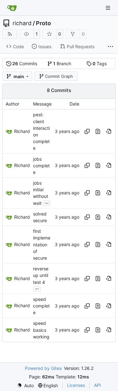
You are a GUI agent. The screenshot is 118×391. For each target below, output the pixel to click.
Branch (62, 63)
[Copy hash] (87, 131)
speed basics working (41, 330)
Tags (100, 63)
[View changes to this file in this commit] (98, 131)
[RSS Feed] (10, 34)
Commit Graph (59, 76)
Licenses (76, 385)
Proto (43, 23)
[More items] (110, 46)
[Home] (12, 8)
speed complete (41, 305)
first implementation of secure (41, 244)
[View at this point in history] (108, 131)
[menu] (25, 385)
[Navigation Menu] (108, 8)
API (97, 385)
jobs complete (41, 165)
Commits (24, 63)
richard (22, 23)
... (46, 202)
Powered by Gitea (43, 368)
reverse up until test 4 (40, 275)
